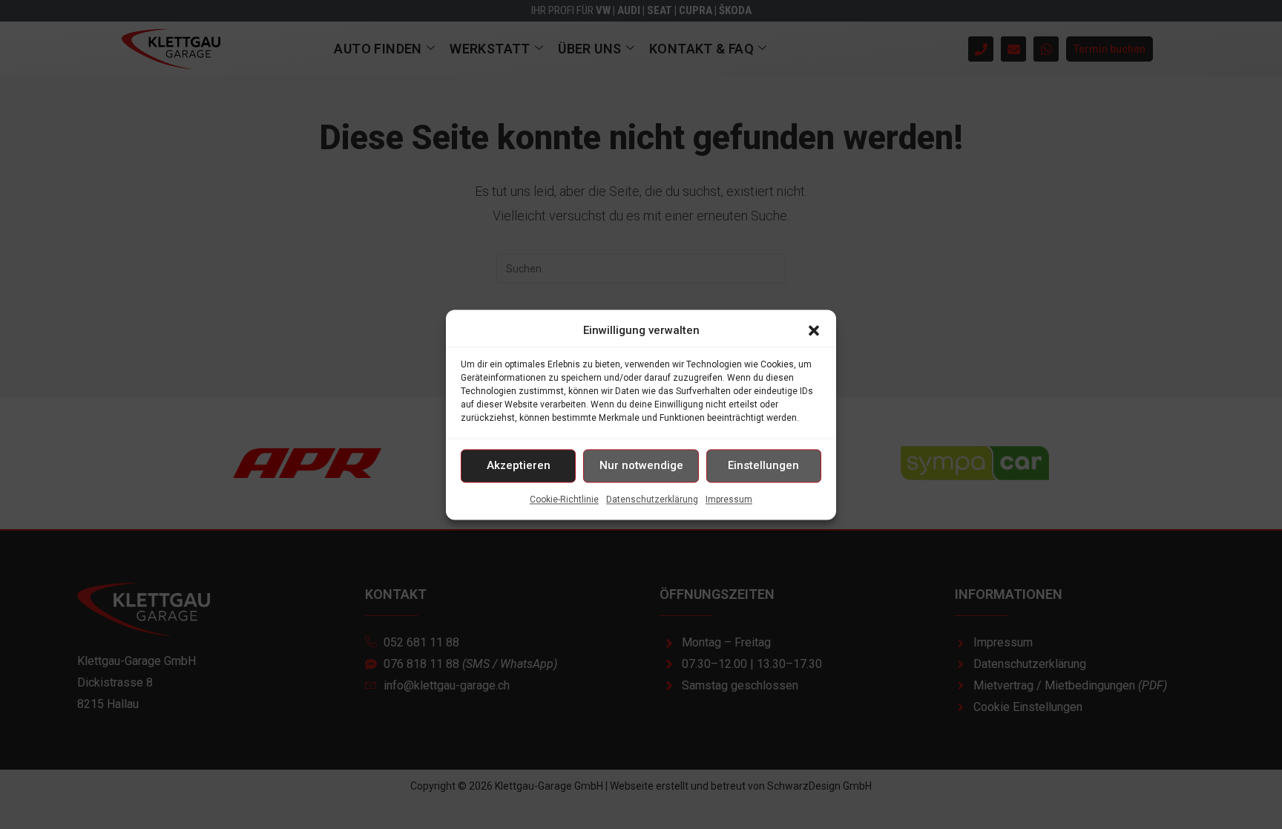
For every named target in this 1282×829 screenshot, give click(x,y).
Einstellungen (763, 465)
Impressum (729, 499)
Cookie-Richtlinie (564, 499)
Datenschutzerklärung (652, 499)
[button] (813, 330)
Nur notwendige (641, 465)
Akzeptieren (518, 465)
